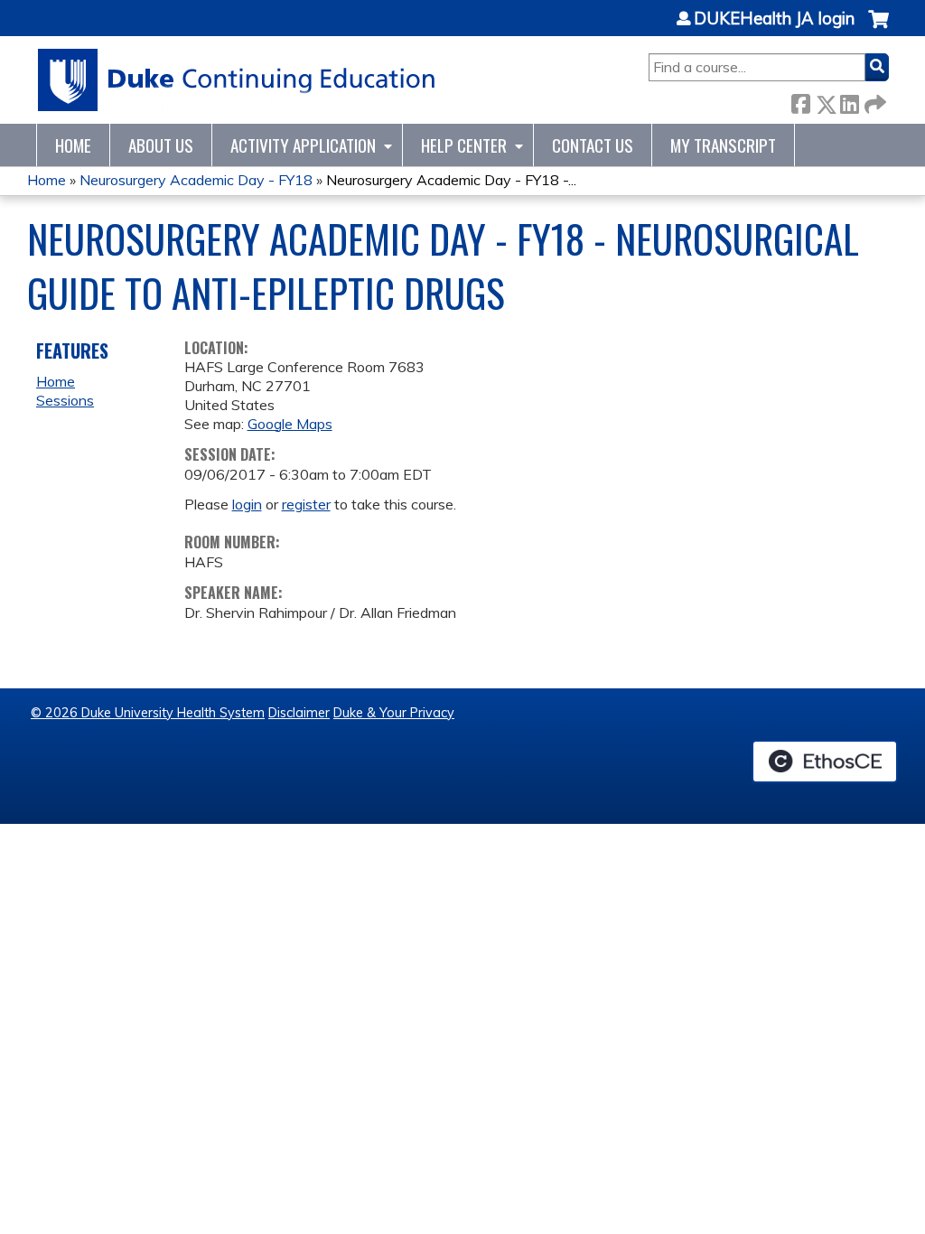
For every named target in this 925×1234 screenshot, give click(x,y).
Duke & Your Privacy (393, 713)
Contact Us (592, 145)
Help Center (464, 145)
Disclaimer (299, 713)
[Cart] (878, 28)
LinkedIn (849, 100)
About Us (160, 145)
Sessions (65, 400)
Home (73, 145)
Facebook (800, 100)
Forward (873, 100)
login (247, 504)
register (306, 504)
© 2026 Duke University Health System (148, 713)
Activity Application (303, 145)
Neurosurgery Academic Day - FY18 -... (451, 180)
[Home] (237, 80)
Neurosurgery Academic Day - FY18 (196, 180)
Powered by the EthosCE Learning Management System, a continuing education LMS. (825, 761)
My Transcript (723, 145)
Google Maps (290, 424)
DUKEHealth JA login (774, 19)
